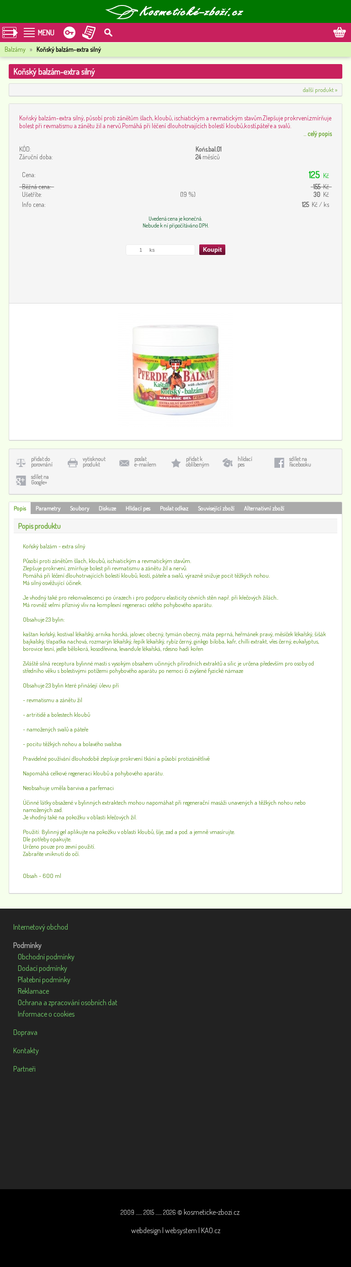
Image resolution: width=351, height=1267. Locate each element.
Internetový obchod (40, 926)
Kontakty (26, 1050)
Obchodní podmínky (46, 956)
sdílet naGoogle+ (40, 479)
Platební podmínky (44, 979)
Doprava (25, 1032)
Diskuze (107, 508)
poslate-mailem (145, 461)
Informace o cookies (46, 1013)
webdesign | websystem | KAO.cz (175, 1230)
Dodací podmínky (42, 968)
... (317, 133)
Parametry (48, 508)
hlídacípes (245, 461)
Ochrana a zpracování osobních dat (67, 1002)
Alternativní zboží (264, 508)
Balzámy (15, 49)
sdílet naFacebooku (300, 461)
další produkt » (320, 89)
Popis (20, 508)
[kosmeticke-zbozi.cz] (175, 11)
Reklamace (33, 991)
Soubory (79, 508)
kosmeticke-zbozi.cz (211, 1212)
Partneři (24, 1068)
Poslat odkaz (174, 508)
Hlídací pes (138, 508)
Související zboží (216, 508)
